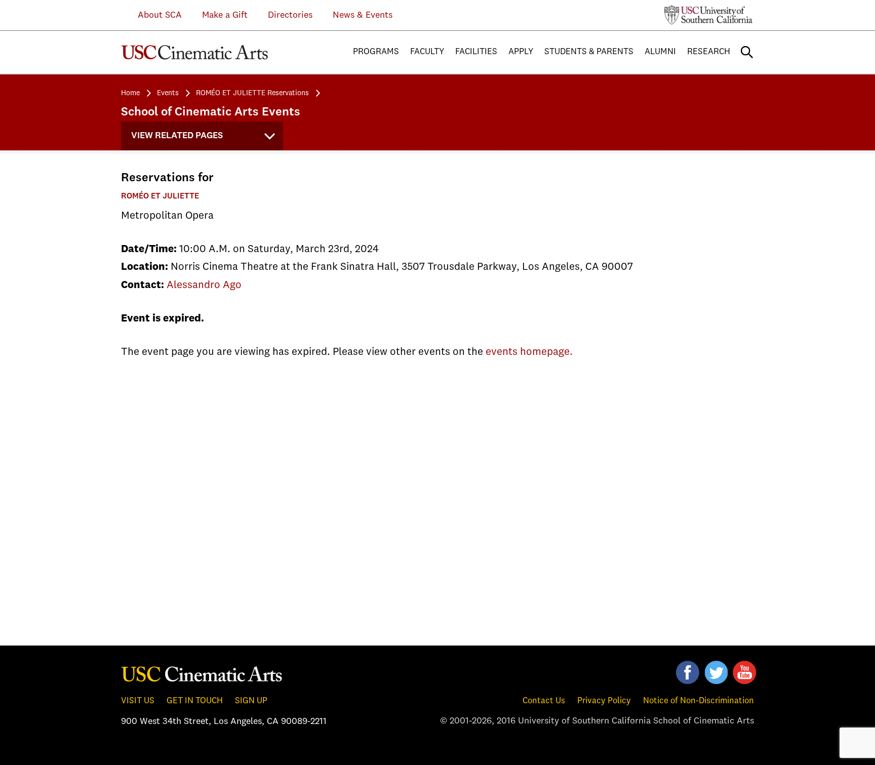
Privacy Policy (604, 701)
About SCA (152, 15)
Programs (376, 52)
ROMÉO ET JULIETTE (160, 196)
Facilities (476, 52)
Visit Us (137, 701)
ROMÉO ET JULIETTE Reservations (252, 93)
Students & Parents (588, 52)
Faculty (427, 52)
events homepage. (529, 352)
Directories (290, 15)
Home (130, 93)
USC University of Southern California (708, 15)
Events (168, 93)
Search (747, 52)
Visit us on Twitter (716, 672)
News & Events (362, 15)
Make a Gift (225, 15)
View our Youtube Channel (744, 672)
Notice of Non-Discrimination (698, 701)
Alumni (660, 52)
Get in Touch (195, 701)
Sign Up (251, 701)
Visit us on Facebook (687, 672)
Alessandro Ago (204, 285)
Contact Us (544, 701)
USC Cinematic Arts (195, 52)
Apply (520, 52)
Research (708, 52)
